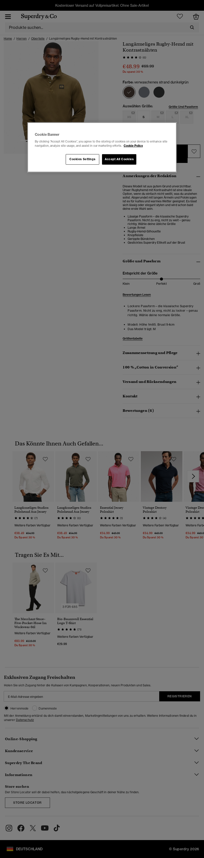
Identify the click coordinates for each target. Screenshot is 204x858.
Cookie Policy (133, 145)
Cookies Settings (82, 159)
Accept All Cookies (119, 159)
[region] (102, 147)
